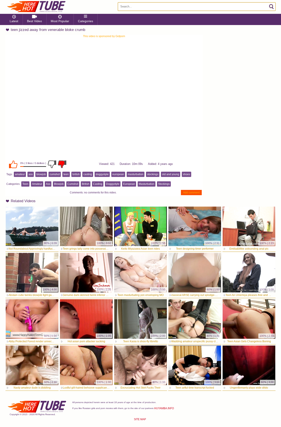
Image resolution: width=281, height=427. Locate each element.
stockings (152, 174)
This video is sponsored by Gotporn (104, 36)
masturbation (135, 174)
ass (31, 174)
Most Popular (60, 21)
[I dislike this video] (52, 164)
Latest (14, 21)
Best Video (34, 21)
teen (66, 174)
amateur (20, 174)
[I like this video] (13, 164)
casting (87, 174)
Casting (97, 184)
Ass (48, 184)
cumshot (55, 174)
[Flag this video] (62, 164)
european (118, 174)
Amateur (37, 184)
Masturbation (146, 184)
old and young (170, 174)
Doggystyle (112, 184)
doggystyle (102, 174)
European (129, 184)
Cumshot (72, 184)
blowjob (41, 174)
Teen (25, 184)
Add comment (191, 192)
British (85, 184)
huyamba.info (164, 408)
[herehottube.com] (36, 6)
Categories (85, 21)
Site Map (140, 419)
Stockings (164, 184)
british (76, 174)
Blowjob (59, 184)
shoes (186, 174)
